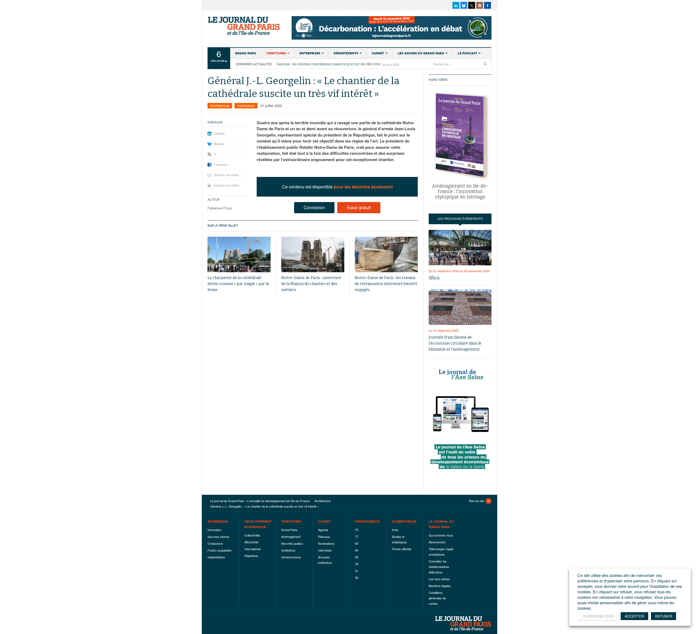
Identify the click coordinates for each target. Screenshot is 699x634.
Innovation (214, 530)
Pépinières (251, 555)
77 (356, 536)
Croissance (215, 543)
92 (356, 577)
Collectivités (252, 535)
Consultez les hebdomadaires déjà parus (439, 566)
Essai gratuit (359, 207)
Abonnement (437, 542)
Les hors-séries (439, 579)
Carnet (378, 53)
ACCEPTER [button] (634, 616)
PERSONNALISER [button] (598, 616)
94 (356, 550)
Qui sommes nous (441, 535)
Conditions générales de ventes (437, 598)
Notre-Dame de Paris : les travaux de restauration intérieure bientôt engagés (386, 283)
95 (356, 557)
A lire (395, 530)
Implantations (216, 557)
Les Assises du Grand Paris (421, 53)
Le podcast (467, 53)
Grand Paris (245, 53)
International (252, 549)
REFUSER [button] (663, 616)
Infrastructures (291, 557)
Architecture (219, 105)
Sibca (434, 277)
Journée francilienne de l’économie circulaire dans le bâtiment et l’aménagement (455, 343)
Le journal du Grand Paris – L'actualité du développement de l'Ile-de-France (244, 26)
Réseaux (324, 536)
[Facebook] (487, 5)
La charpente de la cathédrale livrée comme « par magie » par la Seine (238, 283)
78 (356, 564)
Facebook (220, 164)
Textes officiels (401, 549)
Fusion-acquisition (220, 550)
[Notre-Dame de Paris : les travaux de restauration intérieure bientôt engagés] (386, 254)
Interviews (325, 550)
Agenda (323, 530)
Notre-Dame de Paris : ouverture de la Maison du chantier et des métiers (311, 283)
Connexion (314, 207)
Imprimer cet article (226, 185)
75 (356, 530)
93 (356, 543)
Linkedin (219, 133)
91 (356, 570)
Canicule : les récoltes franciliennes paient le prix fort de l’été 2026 (328, 64)
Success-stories (218, 536)
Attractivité (251, 542)
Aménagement (290, 536)
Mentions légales (440, 585)
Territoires (276, 53)
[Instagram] (479, 5)
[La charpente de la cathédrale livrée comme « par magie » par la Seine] (239, 254)
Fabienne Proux (220, 208)
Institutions (246, 105)
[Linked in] (455, 5)
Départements (346, 53)
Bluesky (219, 143)
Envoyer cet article (226, 175)
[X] (471, 5)
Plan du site (476, 501)
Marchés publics (292, 543)
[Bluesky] (463, 5)
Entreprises (310, 53)
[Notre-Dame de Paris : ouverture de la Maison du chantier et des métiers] (312, 254)
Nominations (326, 543)
